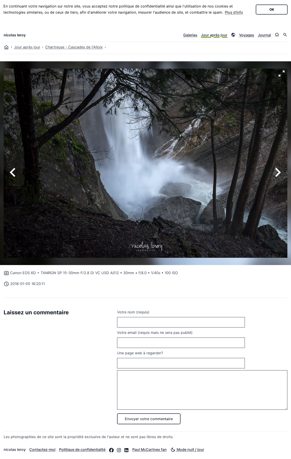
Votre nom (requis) (133, 312)
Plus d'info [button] (234, 12)
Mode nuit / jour (190, 449)
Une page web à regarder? (140, 353)
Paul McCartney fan (149, 449)
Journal (264, 35)
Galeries (190, 35)
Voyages (246, 35)
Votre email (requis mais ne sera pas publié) (155, 332)
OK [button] (271, 9)
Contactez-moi (42, 449)
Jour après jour (214, 35)
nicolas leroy (15, 35)
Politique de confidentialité (82, 449)
